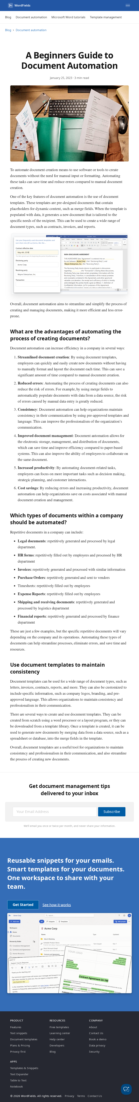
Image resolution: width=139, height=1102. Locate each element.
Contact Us (96, 1033)
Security (94, 1051)
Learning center (60, 1033)
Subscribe (112, 811)
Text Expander (19, 1074)
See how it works (57, 904)
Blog (8, 17)
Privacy (69, 1096)
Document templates (23, 1039)
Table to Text (18, 1080)
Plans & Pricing (20, 1045)
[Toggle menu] (128, 5)
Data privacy (97, 1045)
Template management (106, 17)
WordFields (22, 5)
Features (15, 1027)
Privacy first (18, 1051)
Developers (57, 1045)
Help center (57, 1039)
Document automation (31, 17)
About (93, 1027)
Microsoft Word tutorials (68, 17)
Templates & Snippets (24, 1068)
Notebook (16, 1086)
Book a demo (97, 1039)
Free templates (59, 1027)
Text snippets (18, 1033)
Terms (81, 1096)
